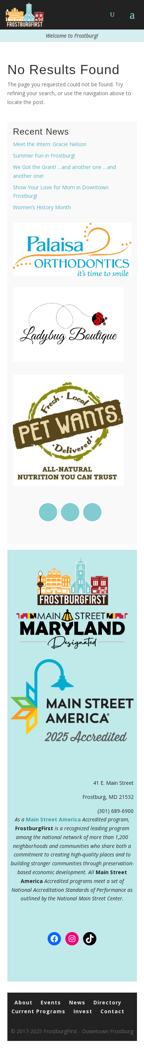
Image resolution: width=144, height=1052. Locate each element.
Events (51, 1002)
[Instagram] (72, 512)
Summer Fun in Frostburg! (44, 155)
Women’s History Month (42, 207)
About (23, 1002)
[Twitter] (94, 512)
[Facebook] (50, 512)
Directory (107, 1002)
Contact (112, 1011)
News (77, 1002)
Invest (82, 1011)
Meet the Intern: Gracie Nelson (49, 144)
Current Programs (38, 1011)
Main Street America (53, 819)
